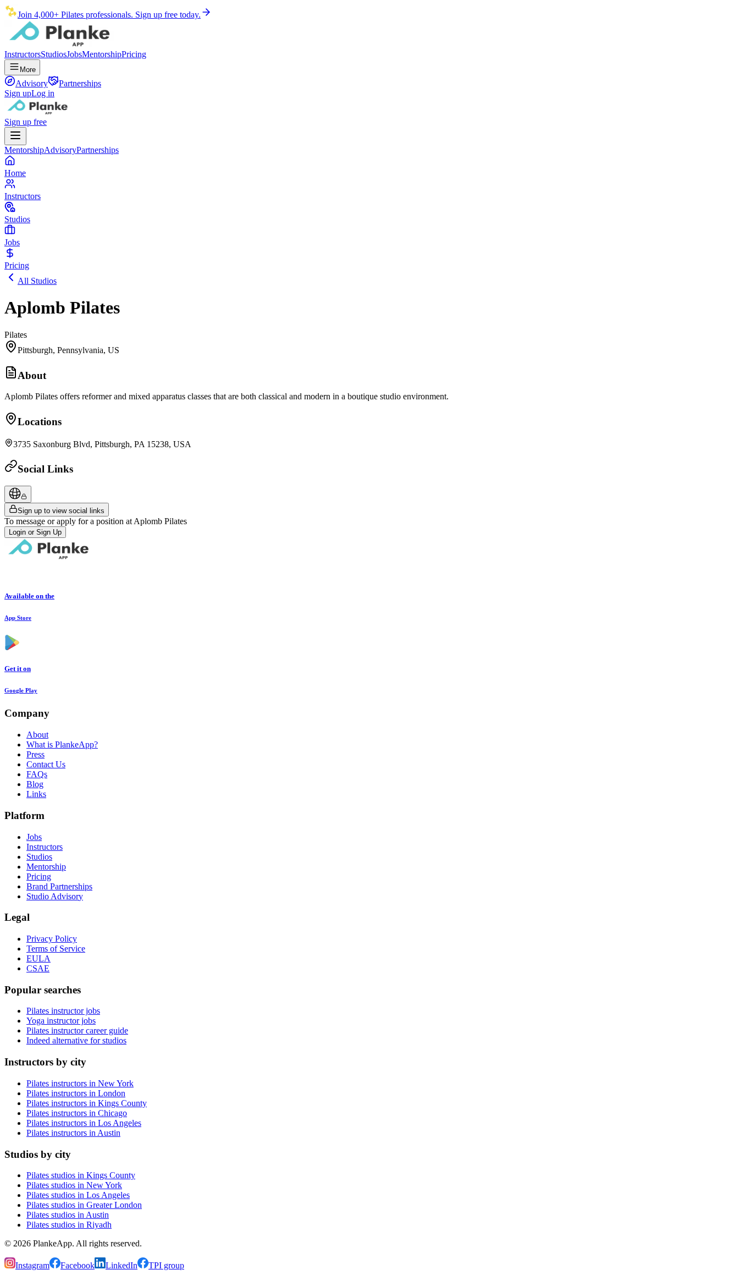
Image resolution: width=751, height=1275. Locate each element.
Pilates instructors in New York (80, 1083)
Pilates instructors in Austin (73, 1132)
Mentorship (102, 54)
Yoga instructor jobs (61, 1020)
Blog (34, 784)
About (37, 734)
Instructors (22, 54)
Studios (54, 54)
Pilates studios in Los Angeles (78, 1195)
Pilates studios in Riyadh (69, 1224)
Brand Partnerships (59, 886)
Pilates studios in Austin (67, 1214)
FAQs (36, 774)
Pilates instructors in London (75, 1093)
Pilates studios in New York (74, 1185)
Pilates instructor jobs (63, 1010)
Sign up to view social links (61, 511)
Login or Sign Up (35, 532)
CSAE (37, 968)
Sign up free (25, 122)
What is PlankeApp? (62, 744)
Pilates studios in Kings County (80, 1175)
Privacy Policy (51, 938)
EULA (38, 958)
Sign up (17, 93)
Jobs (74, 54)
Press (35, 754)
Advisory (60, 150)
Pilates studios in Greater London (84, 1205)
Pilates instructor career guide (77, 1030)
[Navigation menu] (15, 136)
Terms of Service (55, 948)
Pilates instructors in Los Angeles (83, 1123)
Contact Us (45, 764)
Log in (42, 93)
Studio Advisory (54, 896)
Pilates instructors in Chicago (76, 1113)
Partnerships (97, 150)
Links (36, 794)
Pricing (134, 54)
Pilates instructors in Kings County (86, 1103)
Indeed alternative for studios (76, 1040)
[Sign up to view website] (17, 494)
